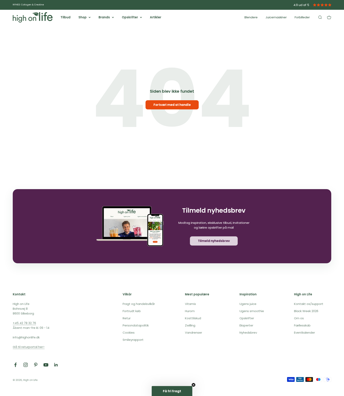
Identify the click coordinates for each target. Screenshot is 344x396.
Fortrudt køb (132, 311)
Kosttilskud (193, 318)
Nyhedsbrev (248, 332)
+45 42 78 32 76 (24, 323)
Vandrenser (193, 332)
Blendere (251, 17)
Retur (127, 318)
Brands (104, 17)
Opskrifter (130, 17)
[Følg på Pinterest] (35, 365)
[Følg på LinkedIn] (56, 365)
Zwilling (190, 325)
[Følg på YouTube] (46, 365)
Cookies (129, 332)
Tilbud (65, 17)
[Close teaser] (193, 385)
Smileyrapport (133, 340)
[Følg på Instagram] (25, 365)
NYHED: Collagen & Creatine (28, 4)
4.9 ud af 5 (301, 5)
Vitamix (190, 304)
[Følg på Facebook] (15, 365)
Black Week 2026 (306, 311)
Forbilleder (302, 17)
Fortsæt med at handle (172, 105)
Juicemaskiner (276, 17)
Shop (82, 17)
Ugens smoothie (251, 311)
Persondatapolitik (136, 325)
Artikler (155, 17)
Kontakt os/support (308, 304)
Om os (299, 318)
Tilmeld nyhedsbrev (214, 241)
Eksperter (246, 325)
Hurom (190, 311)
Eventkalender (304, 332)
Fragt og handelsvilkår (139, 304)
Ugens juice (247, 304)
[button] (172, 391)
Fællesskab (302, 325)
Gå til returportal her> (29, 347)
